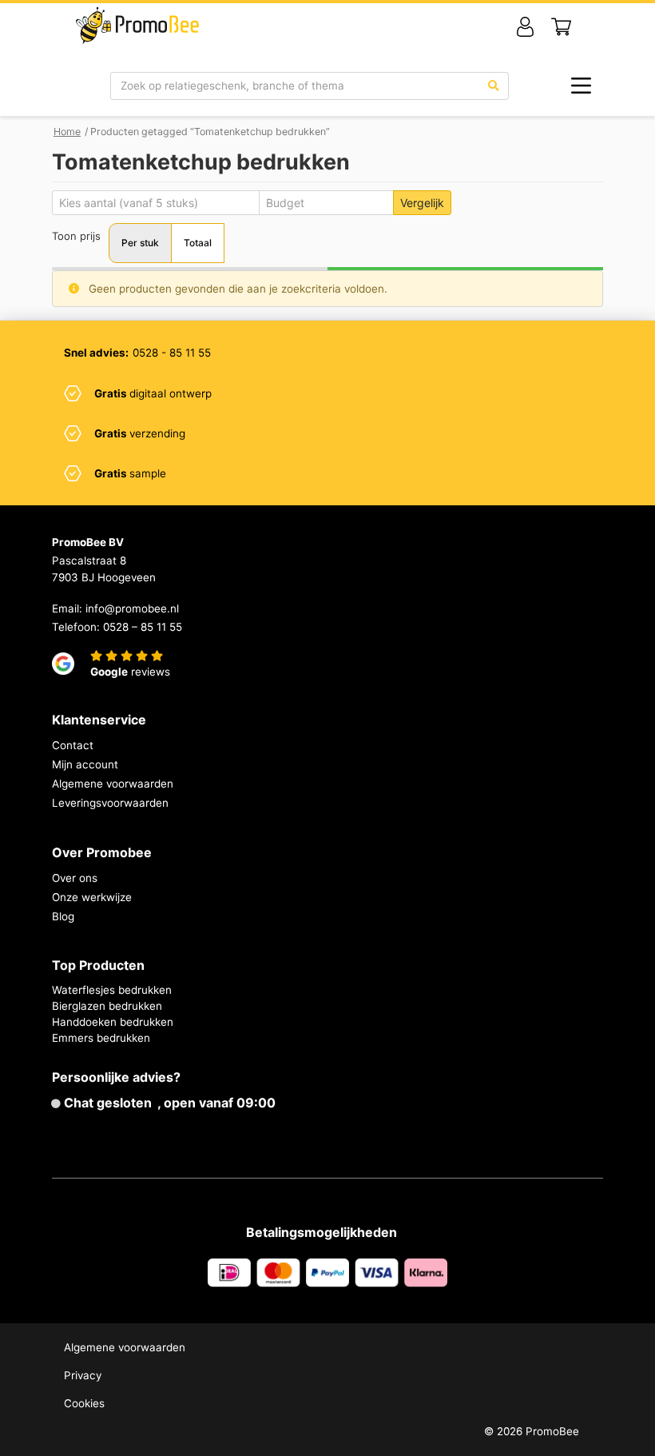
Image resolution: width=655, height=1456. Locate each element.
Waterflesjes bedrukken (112, 989)
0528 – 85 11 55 (142, 626)
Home (67, 132)
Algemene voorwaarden (112, 783)
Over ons (74, 878)
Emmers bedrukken (101, 1037)
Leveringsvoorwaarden (110, 802)
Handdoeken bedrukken (112, 1021)
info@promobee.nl (132, 608)
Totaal (198, 243)
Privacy (82, 1375)
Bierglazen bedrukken (107, 1005)
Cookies (84, 1403)
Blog (63, 916)
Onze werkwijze (92, 897)
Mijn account (85, 764)
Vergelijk (422, 202)
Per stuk (140, 243)
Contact (72, 745)
